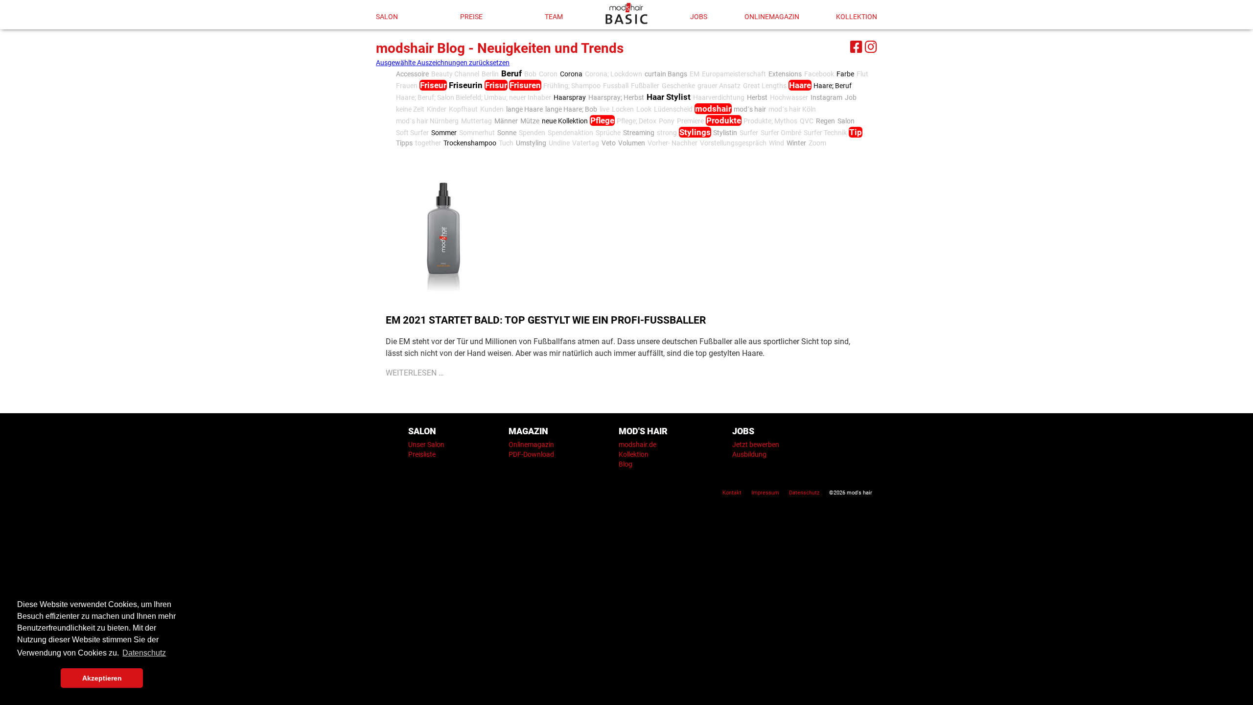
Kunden (492, 109)
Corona (571, 74)
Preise (471, 17)
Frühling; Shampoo (572, 86)
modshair (713, 109)
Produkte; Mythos (770, 121)
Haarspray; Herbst (616, 97)
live (604, 109)
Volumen (631, 143)
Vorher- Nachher (672, 143)
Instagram (826, 97)
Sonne (506, 133)
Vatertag (585, 143)
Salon (387, 17)
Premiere (690, 121)
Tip (855, 132)
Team (554, 17)
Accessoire (412, 74)
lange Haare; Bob (571, 109)
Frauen (407, 86)
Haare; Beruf (832, 86)
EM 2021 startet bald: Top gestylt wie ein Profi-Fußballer (546, 320)
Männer (506, 121)
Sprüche (608, 133)
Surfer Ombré (781, 133)
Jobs (698, 17)
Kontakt (732, 493)
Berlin (490, 74)
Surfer (749, 133)
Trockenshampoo (469, 143)
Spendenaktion (570, 133)
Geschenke (678, 86)
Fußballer (645, 86)
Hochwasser (789, 97)
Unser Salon (426, 444)
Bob (530, 74)
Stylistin (725, 133)
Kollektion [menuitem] (634, 454)
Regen (825, 121)
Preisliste (422, 454)
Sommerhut (477, 133)
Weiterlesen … (415, 372)
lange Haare (524, 109)
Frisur (496, 85)
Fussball (615, 86)
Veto (609, 143)
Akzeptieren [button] (102, 678)
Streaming (638, 133)
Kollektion (856, 17)
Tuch (506, 143)
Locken (623, 109)
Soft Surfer (412, 133)
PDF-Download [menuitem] (531, 454)
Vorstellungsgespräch (733, 143)
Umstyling (531, 143)
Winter (796, 143)
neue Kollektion (565, 121)
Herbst (757, 97)
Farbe (845, 74)
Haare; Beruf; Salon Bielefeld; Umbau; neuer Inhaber (473, 97)
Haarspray (570, 97)
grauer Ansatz (719, 86)
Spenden (532, 133)
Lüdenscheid (673, 109)
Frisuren (525, 85)
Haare (800, 85)
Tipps (404, 143)
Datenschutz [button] (144, 653)
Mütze (529, 121)
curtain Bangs (666, 74)
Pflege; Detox (636, 121)
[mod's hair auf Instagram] (870, 45)
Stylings (695, 132)
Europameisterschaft (734, 74)
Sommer (444, 133)
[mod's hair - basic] (626, 13)
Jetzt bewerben (755, 444)
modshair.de (637, 444)
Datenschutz (804, 493)
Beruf (511, 73)
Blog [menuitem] (625, 464)
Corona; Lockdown (613, 74)
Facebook (819, 74)
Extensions (785, 74)
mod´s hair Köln (792, 109)
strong (667, 133)
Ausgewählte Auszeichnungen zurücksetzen (443, 63)
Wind (776, 143)
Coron (548, 74)
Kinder (436, 109)
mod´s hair (750, 109)
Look (643, 109)
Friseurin (466, 85)
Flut (862, 74)
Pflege (602, 120)
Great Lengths (765, 86)
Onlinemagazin (771, 17)
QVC (806, 121)
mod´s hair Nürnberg (427, 121)
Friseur (433, 85)
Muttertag (476, 121)
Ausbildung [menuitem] (749, 454)
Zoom (817, 143)
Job (851, 97)
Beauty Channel (455, 74)
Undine (559, 143)
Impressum (765, 493)
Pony (666, 121)
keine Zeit (410, 109)
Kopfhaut (463, 109)
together (428, 143)
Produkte (723, 120)
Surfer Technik (825, 133)
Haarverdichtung (718, 97)
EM (694, 74)
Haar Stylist (669, 97)
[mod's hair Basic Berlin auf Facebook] (855, 45)
